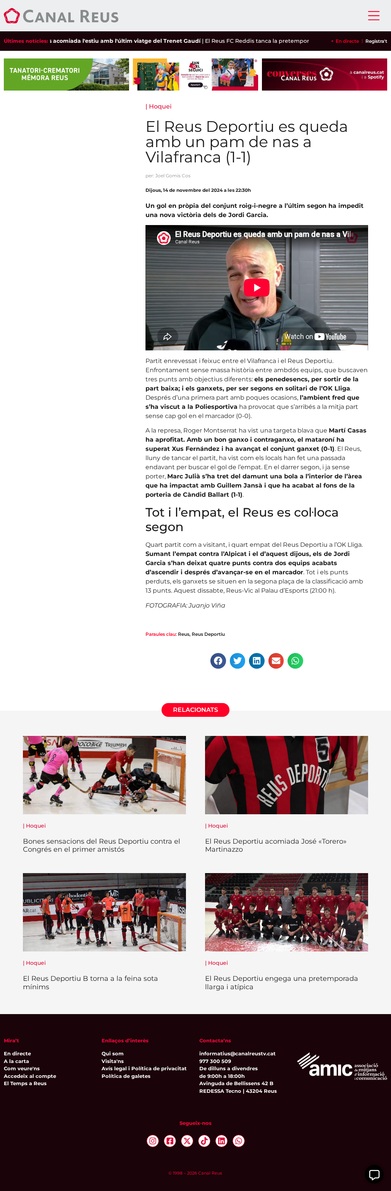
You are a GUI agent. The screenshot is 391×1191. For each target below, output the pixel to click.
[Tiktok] (204, 1141)
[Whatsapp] (239, 1141)
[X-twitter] (187, 1141)
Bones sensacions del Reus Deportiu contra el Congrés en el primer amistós (101, 845)
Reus (183, 634)
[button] (218, 661)
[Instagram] (153, 1141)
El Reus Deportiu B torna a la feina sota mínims (90, 982)
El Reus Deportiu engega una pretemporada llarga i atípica (281, 982)
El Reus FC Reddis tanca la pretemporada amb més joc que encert (272, 40)
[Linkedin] (221, 1141)
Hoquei (160, 106)
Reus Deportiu (208, 634)
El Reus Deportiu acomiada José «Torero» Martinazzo (276, 845)
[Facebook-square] (170, 1141)
